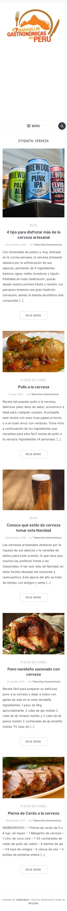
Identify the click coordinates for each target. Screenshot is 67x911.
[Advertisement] (33, 85)
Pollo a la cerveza (33, 387)
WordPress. (23, 900)
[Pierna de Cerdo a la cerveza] (33, 777)
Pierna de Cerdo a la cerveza (33, 813)
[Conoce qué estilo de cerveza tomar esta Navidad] (33, 489)
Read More (33, 315)
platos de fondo (33, 380)
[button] (33, 126)
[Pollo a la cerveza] (33, 351)
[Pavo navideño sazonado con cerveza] (33, 633)
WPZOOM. (33, 903)
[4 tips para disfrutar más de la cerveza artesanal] (33, 182)
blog (33, 225)
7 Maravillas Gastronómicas (47, 244)
